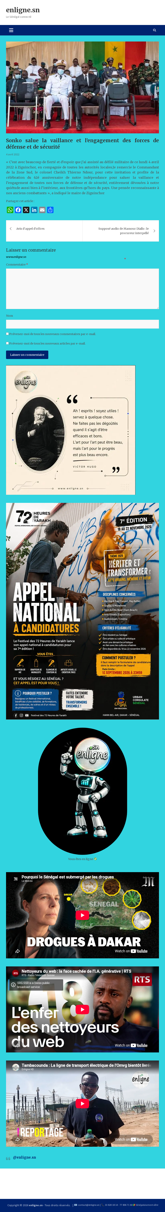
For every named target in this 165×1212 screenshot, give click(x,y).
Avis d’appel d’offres (30, 228)
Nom (9, 316)
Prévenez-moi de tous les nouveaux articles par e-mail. (47, 343)
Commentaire (17, 264)
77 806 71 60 (126, 1204)
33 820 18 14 (111, 1204)
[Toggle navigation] (11, 30)
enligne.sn (23, 10)
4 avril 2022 (12, 154)
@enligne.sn (24, 1157)
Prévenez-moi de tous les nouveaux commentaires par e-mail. (52, 334)
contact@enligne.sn (88, 1204)
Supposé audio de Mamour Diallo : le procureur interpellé (123, 231)
